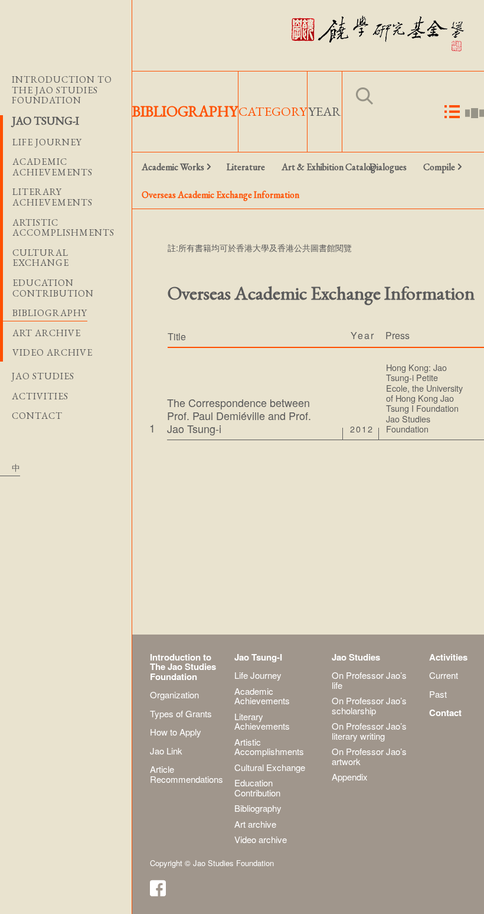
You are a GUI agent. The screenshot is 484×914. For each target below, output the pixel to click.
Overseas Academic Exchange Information (182, 194)
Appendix (350, 776)
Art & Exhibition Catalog (322, 167)
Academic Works (173, 167)
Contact (37, 416)
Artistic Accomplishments (269, 747)
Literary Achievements (262, 721)
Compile (439, 167)
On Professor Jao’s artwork (369, 756)
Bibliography (49, 313)
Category (272, 111)
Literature (246, 167)
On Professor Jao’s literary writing (369, 731)
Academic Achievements (262, 696)
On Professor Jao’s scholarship (369, 705)
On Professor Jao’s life (369, 680)
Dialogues (388, 167)
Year (324, 111)
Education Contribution (257, 787)
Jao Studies (43, 376)
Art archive (46, 333)
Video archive (52, 352)
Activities (40, 396)
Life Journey (258, 675)
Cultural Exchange (269, 767)
